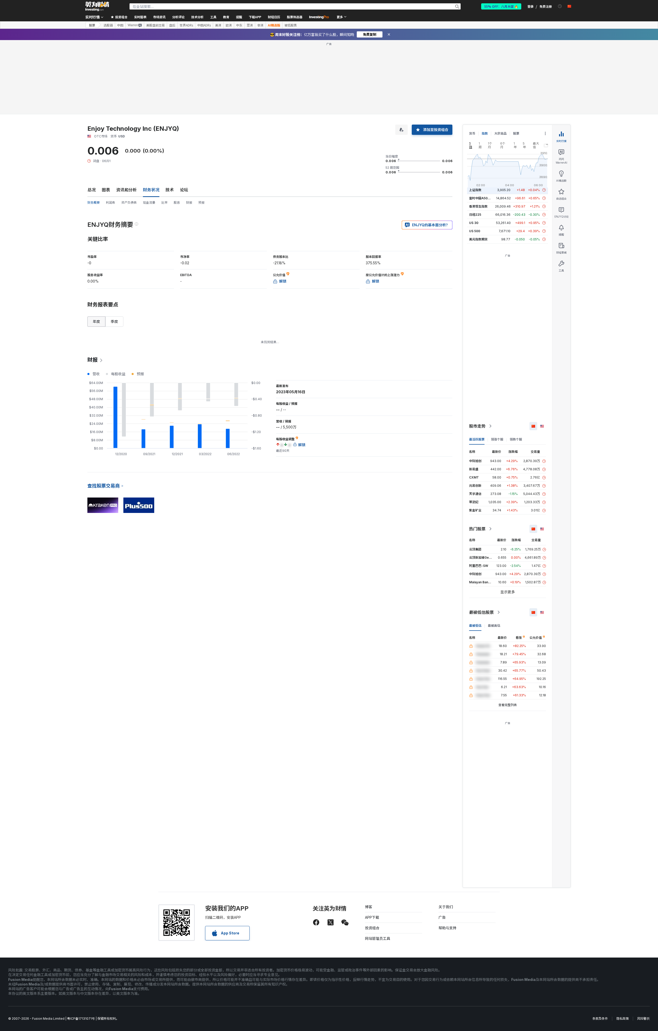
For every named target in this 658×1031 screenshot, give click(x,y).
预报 (201, 202)
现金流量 (149, 202)
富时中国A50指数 (481, 198)
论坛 (184, 189)
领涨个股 (497, 439)
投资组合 (372, 928)
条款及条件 (600, 1018)
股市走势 (477, 426)
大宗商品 (500, 133)
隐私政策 (622, 1018)
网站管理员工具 (377, 938)
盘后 (172, 25)
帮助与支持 (447, 928)
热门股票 (477, 528)
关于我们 (445, 907)
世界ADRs (186, 25)
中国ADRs (204, 25)
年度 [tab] (96, 321)
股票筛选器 (294, 17)
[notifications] (560, 6)
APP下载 (372, 917)
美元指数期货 (478, 239)
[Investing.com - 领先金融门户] (97, 6)
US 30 (473, 223)
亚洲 (250, 25)
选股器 (108, 25)
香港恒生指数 (478, 206)
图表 (106, 189)
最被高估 (494, 625)
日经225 (475, 215)
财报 (189, 202)
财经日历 (274, 17)
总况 (91, 189)
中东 (239, 25)
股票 (92, 25)
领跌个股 (516, 439)
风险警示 (643, 1018)
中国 (120, 25)
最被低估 (475, 625)
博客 (368, 907)
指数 (485, 133)
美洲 (218, 25)
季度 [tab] (114, 321)
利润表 (110, 202)
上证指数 (475, 190)
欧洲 (229, 25)
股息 (177, 202)
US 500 (474, 231)
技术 (170, 189)
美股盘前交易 (155, 25)
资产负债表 (129, 202)
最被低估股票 (481, 612)
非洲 (260, 25)
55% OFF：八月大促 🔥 (501, 6)
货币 (472, 133)
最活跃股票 (477, 439)
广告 (442, 917)
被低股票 (291, 25)
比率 (164, 202)
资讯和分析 (126, 189)
